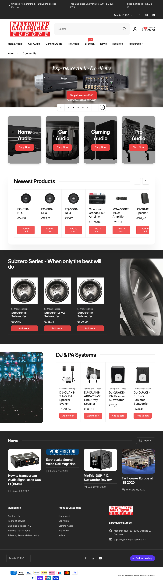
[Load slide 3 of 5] (78, 107)
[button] (148, 29)
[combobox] (92, 29)
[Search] (124, 29)
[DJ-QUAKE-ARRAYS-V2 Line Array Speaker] (93, 377)
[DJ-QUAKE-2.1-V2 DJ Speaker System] (68, 377)
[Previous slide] (60, 107)
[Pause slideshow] (102, 107)
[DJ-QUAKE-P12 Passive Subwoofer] (118, 377)
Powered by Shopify (147, 575)
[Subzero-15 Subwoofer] (24, 297)
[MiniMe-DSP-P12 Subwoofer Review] (100, 460)
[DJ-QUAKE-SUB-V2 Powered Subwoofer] (142, 377)
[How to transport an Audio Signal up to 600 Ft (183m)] (24, 460)
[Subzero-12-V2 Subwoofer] (57, 297)
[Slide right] (145, 181)
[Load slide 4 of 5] (83, 107)
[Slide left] (137, 181)
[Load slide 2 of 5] (73, 107)
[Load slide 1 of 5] (68, 107)
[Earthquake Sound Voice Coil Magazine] (62, 452)
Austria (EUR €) (122, 15)
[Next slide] (95, 107)
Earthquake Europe (132, 575)
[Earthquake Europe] (121, 514)
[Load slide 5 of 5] (87, 107)
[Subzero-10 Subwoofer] (90, 297)
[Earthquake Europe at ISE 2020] (138, 461)
